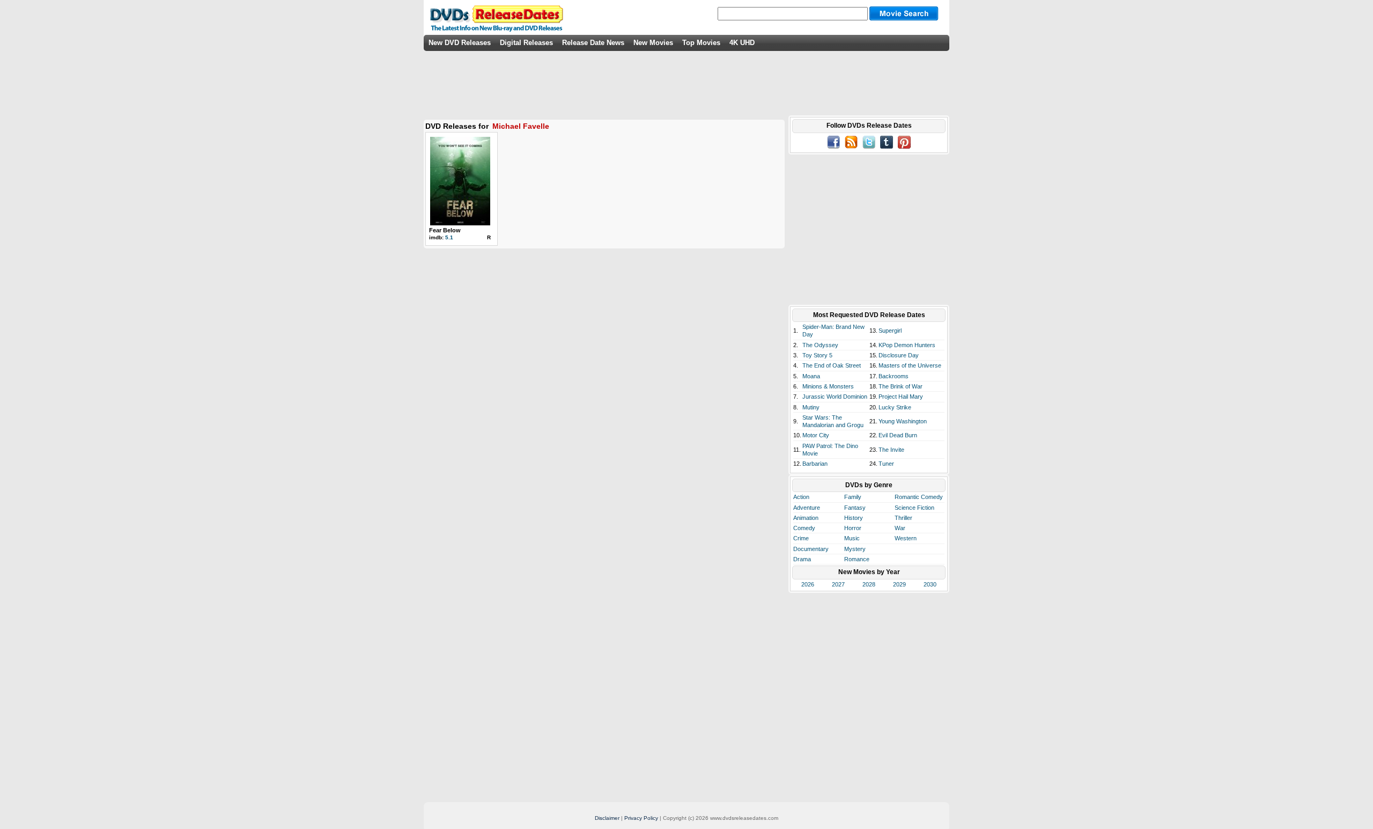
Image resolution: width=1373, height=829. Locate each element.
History (853, 518)
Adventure (806, 507)
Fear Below (445, 230)
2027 (838, 584)
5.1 (449, 237)
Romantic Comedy (919, 497)
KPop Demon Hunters (907, 345)
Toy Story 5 (817, 355)
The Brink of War (900, 386)
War (900, 528)
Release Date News (593, 43)
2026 (807, 584)
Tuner (886, 463)
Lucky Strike (895, 407)
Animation (805, 518)
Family (852, 497)
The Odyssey (820, 345)
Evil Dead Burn (898, 435)
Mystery (855, 549)
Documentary (811, 549)
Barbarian (815, 463)
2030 (930, 584)
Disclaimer (607, 818)
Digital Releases (526, 43)
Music (852, 538)
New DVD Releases (460, 43)
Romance (856, 559)
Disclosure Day (899, 355)
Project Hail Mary (901, 396)
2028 (868, 584)
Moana (811, 376)
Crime (801, 538)
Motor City (815, 435)
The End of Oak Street (831, 365)
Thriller (903, 518)
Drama (802, 559)
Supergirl (890, 330)
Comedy (804, 528)
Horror (852, 528)
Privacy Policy (641, 818)
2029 (899, 584)
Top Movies (701, 43)
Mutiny (811, 407)
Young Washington (903, 421)
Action (801, 497)
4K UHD (742, 43)
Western (906, 538)
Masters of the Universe (910, 365)
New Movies (653, 43)
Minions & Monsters (828, 386)
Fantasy (855, 507)
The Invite (891, 449)
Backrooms (894, 376)
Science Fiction (914, 507)
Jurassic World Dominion (834, 396)
